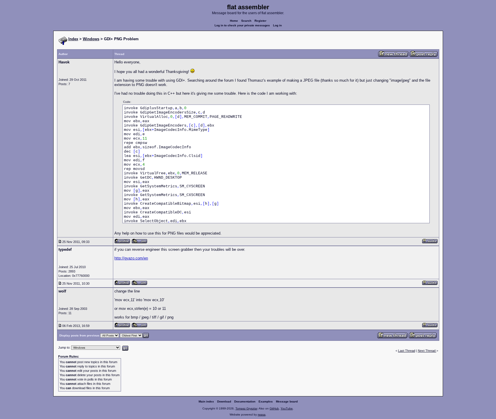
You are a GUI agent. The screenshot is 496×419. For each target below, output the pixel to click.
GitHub (274, 408)
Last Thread (406, 350)
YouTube (287, 408)
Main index (206, 401)
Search (246, 20)
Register (260, 20)
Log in (277, 25)
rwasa (262, 414)
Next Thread (427, 350)
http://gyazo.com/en (131, 258)
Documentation (244, 401)
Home (234, 20)
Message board (287, 401)
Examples (266, 401)
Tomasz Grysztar (246, 408)
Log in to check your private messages (242, 25)
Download (224, 401)
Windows (91, 39)
